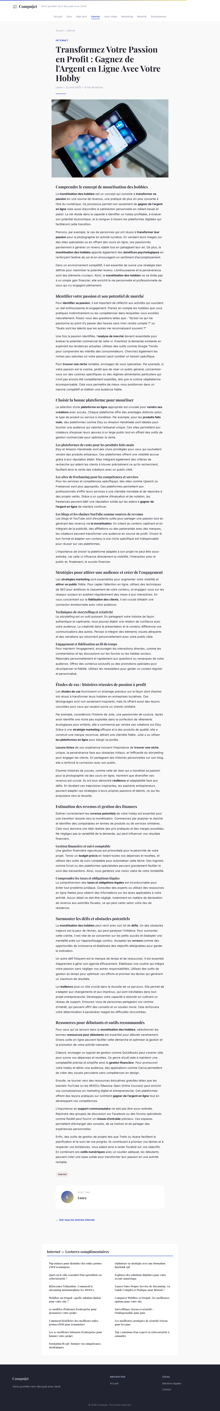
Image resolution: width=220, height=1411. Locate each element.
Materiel (142, 16)
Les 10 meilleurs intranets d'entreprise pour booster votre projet (75, 1333)
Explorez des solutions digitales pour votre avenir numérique (140, 1276)
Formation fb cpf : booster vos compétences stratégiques (75, 1345)
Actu (69, 16)
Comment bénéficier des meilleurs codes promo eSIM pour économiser (73, 1322)
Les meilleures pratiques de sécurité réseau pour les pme (141, 1322)
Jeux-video (110, 16)
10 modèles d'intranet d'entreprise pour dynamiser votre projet (73, 1311)
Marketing (127, 16)
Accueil (58, 16)
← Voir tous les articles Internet (75, 1219)
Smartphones (158, 16)
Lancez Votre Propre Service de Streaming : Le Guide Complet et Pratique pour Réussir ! (142, 1288)
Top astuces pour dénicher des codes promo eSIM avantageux (75, 1265)
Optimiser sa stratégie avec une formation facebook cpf (140, 1265)
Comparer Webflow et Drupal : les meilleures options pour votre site (142, 1299)
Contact (166, 1389)
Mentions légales (171, 1383)
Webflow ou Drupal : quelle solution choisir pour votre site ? (75, 1299)
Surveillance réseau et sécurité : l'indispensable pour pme (134, 1311)
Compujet (24, 6)
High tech (81, 16)
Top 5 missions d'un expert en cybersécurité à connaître (142, 1333)
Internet (95, 16)
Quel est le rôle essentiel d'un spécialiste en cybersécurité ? (75, 1276)
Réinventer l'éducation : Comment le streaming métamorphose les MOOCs (71, 1288)
